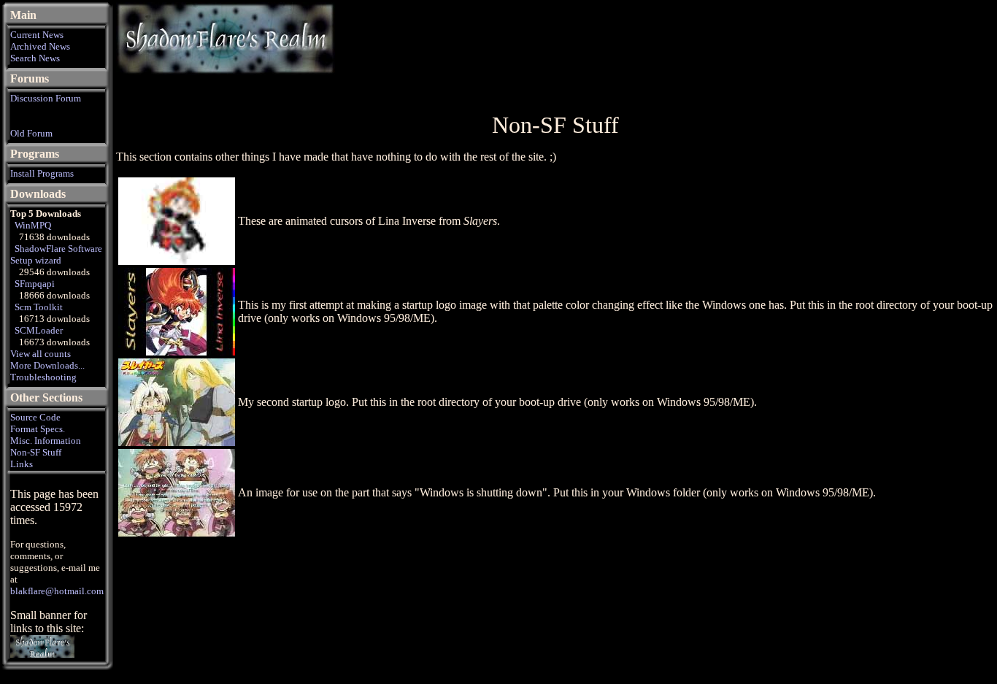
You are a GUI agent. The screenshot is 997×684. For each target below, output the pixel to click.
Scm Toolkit (39, 306)
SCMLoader (39, 330)
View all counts (40, 353)
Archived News (40, 46)
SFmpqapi (35, 283)
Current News (36, 34)
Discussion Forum (45, 98)
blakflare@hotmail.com (57, 590)
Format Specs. (37, 428)
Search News (35, 58)
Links (21, 463)
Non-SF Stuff (35, 452)
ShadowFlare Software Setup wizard (56, 254)
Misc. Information (45, 440)
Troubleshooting (43, 377)
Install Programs (42, 173)
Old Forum (31, 133)
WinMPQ (33, 225)
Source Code (35, 417)
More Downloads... (47, 365)
